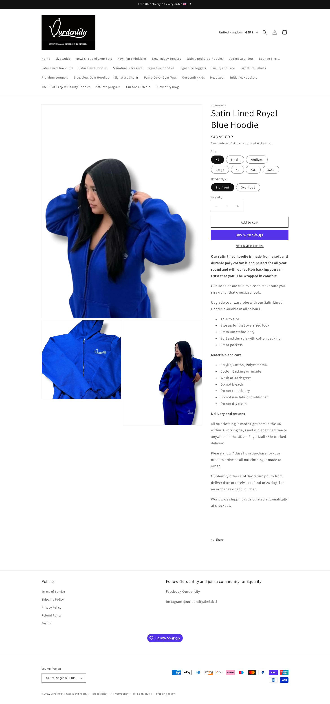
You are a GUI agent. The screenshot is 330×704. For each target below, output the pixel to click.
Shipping (236, 143)
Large (220, 170)
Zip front (222, 187)
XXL (253, 170)
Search (46, 623)
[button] (265, 32)
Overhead (248, 187)
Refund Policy (52, 615)
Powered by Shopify (75, 693)
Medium (257, 160)
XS (217, 160)
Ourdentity (57, 693)
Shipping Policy (53, 599)
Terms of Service (53, 592)
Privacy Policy (51, 607)
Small (235, 160)
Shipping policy (165, 693)
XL (237, 170)
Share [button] (220, 539)
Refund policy (100, 693)
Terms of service (142, 693)
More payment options (250, 245)
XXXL (271, 170)
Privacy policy (120, 693)
